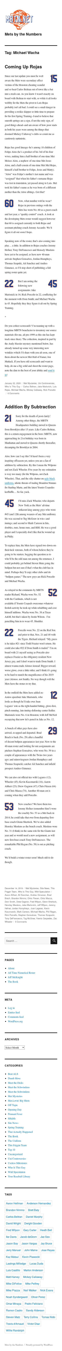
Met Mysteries (30, 383)
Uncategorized (15, 1154)
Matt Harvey (13, 1277)
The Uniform (14, 1140)
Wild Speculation (42, 891)
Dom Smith (10, 901)
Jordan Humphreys (20, 908)
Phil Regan (51, 911)
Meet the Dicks (15, 1082)
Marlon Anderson (33, 1270)
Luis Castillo (13, 1270)
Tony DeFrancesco (13, 918)
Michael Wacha (18, 389)
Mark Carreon (23, 911)
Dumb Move (14, 1078)
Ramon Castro (14, 1310)
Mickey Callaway (34, 389)
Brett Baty (33, 1210)
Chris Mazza (46, 898)
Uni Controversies (46, 383)
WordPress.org (15, 1021)
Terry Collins (31, 1317)
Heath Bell (46, 1230)
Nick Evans (46, 1290)
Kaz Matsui (12, 1257)
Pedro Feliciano (34, 1303)
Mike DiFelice (14, 1283)
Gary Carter (29, 1230)
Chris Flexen (33, 898)
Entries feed (14, 1012)
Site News (44, 888)
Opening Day (15, 1109)
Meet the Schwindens (19, 1087)
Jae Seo (45, 1237)
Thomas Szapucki (46, 914)
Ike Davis (11, 1237)
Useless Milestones (17, 1163)
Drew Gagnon (22, 901)
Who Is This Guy (12, 386)
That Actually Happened (20, 1131)
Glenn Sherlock (49, 901)
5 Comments (21, 921)
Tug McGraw (29, 918)
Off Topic (13, 1105)
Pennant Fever (15, 1114)
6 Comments (13, 393)
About (11, 968)
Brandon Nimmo (18, 898)
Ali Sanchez (23, 894)
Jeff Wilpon (42, 904)
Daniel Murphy (34, 1216)
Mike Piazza (13, 1290)
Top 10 (11, 1149)
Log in (11, 1008)
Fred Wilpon (35, 901)
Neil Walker (30, 1290)
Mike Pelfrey (32, 1283)
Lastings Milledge (16, 1263)
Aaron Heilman (14, 1203)
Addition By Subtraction (30, 406)
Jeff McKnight (15, 977)
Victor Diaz (33, 1324)
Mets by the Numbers (23, 34)
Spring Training (16, 1127)
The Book (13, 981)
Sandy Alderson (35, 1310)
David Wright (13, 1223)
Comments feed (16, 1016)
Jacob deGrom (28, 1237)
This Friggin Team (17, 1145)
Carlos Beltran (29, 386)
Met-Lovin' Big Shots (19, 1100)
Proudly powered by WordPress (39, 1344)
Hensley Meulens (13, 904)
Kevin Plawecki (31, 1257)
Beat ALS (13, 1073)
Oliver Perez (38, 1297)
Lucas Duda (36, 1263)
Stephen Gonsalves (27, 914)
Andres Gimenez (38, 894)
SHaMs (12, 1118)
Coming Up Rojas (23, 66)
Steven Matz (13, 1317)
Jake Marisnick (45, 386)
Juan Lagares (37, 908)
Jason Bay (12, 1243)
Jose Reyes (48, 1250)
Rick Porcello (49, 389)
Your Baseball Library (19, 1176)
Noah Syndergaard (17, 1297)
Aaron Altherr (11, 894)
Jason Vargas (29, 1243)
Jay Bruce (46, 1243)
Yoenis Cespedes (44, 918)
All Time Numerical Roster (21, 972)
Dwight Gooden (33, 1223)
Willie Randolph (15, 1330)
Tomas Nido (48, 1317)
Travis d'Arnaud (15, 1324)
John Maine (31, 1250)
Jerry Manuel (13, 1250)
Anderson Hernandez (39, 1203)
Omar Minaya (13, 1303)
